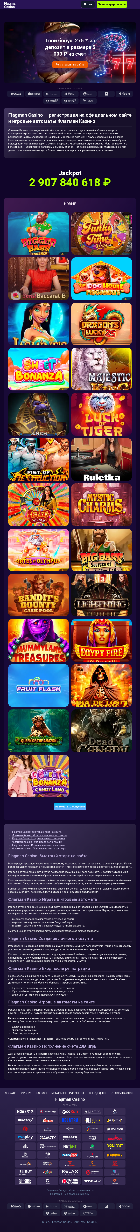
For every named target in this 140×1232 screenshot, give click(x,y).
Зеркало (10, 1093)
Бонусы (42, 1093)
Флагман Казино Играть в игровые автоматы (39, 835)
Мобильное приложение (68, 1093)
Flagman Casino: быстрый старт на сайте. (37, 831)
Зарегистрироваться (112, 4)
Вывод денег (98, 1093)
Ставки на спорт (123, 1093)
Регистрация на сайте (70, 64)
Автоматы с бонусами (70, 806)
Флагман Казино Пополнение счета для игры (39, 848)
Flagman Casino (10, 4)
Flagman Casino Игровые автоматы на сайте (38, 845)
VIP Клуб (26, 1093)
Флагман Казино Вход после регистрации (37, 841)
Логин (88, 4)
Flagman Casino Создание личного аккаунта (38, 838)
